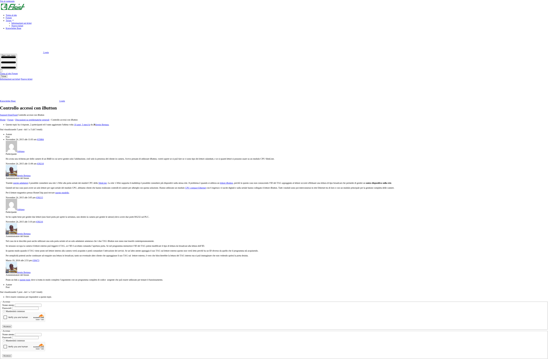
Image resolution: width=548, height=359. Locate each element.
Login (46, 52)
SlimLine (102, 183)
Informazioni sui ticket (21, 23)
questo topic (25, 280)
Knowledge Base (13, 28)
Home (3, 120)
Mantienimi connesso (15, 311)
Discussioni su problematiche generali (32, 120)
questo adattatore (20, 183)
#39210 (40, 163)
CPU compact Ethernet (195, 188)
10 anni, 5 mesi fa (82, 124)
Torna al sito (11, 15)
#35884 (40, 139)
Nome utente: (8, 305)
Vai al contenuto (7, 1)
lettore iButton (226, 183)
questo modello (62, 192)
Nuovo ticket (17, 25)
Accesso (7, 326)
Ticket (9, 20)
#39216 (39, 221)
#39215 (39, 197)
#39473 (35, 260)
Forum (9, 18)
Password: (7, 308)
